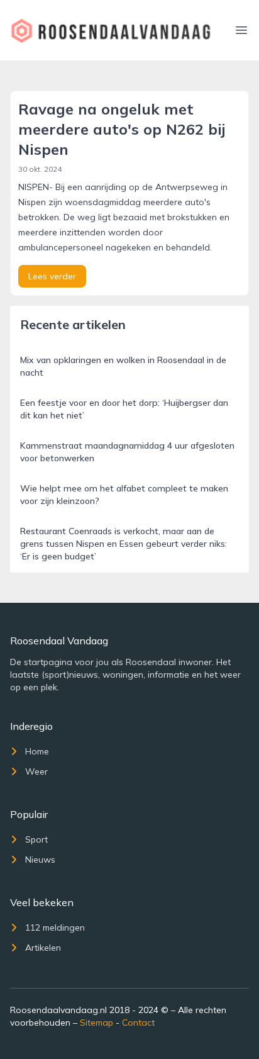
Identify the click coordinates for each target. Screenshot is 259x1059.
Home (37, 751)
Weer (36, 771)
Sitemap (96, 1022)
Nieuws (40, 859)
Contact (138, 1022)
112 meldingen (55, 927)
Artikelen (43, 947)
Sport (36, 839)
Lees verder (52, 276)
